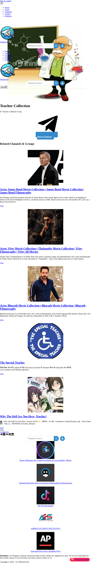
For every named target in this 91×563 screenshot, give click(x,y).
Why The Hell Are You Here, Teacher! (23, 416)
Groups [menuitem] (7, 14)
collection (4, 432)
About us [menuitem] (8, 16)
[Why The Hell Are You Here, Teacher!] (45, 394)
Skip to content (5, 1)
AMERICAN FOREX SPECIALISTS (45, 529)
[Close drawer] (1, 3)
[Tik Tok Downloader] (45, 496)
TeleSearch (4, 42)
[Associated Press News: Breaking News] (45, 541)
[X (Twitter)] (4, 435)
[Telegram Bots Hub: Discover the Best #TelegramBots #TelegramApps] (45, 473)
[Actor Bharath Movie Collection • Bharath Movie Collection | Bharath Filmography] (45, 284)
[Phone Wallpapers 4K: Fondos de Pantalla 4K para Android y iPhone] (45, 450)
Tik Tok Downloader (45, 506)
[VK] (7, 435)
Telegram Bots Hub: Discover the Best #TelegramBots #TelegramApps (45, 483)
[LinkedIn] (12, 435)
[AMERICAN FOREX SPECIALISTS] (45, 518)
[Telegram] (1, 435)
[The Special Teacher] (45, 341)
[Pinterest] (10, 435)
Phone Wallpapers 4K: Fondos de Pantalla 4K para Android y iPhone (45, 460)
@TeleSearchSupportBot (61, 558)
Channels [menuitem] (8, 12)
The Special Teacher (12, 362)
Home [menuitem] (7, 8)
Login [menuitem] (7, 10)
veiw (2, 206)
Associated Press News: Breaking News (45, 551)
